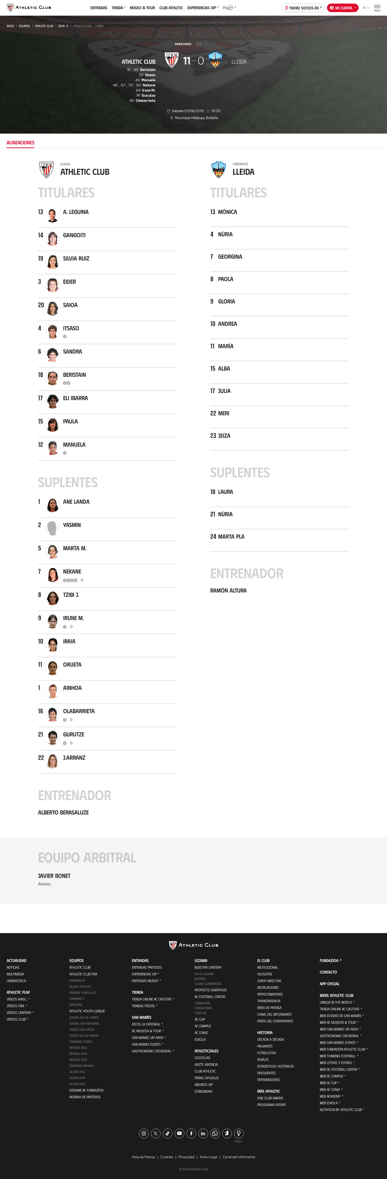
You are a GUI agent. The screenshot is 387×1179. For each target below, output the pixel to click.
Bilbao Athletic (80, 986)
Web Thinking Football (338, 1056)
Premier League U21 (82, 992)
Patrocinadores (270, 994)
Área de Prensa (269, 1007)
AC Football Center (210, 996)
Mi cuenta (343, 7)
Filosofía (264, 974)
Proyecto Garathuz (211, 990)
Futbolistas (266, 1053)
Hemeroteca (16, 981)
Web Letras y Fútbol (336, 1062)
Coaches (200, 1013)
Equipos (24, 26)
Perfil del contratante (275, 1021)
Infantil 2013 (78, 1060)
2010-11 (63, 26)
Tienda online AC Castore (152, 999)
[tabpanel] (193, 531)
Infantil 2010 (78, 1053)
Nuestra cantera (208, 967)
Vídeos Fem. (16, 1006)
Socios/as (202, 1057)
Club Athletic (205, 1071)
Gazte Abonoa (206, 1064)
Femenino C (77, 998)
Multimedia (15, 974)
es (364, 8)
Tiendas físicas (143, 1006)
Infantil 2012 (78, 1047)
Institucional (267, 967)
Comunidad (203, 1091)
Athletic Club (44, 26)
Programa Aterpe (271, 1104)
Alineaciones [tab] (20, 142)
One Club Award (270, 1098)
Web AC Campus (331, 1076)
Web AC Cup (328, 1083)
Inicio (10, 26)
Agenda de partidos (85, 1097)
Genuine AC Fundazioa (86, 1090)
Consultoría (203, 1008)
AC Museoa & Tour (146, 1031)
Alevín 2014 (77, 1078)
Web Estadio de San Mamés (340, 1015)
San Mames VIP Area (147, 1037)
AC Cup (200, 1019)
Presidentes (266, 1073)
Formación (202, 1003)
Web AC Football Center (338, 1069)
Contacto (328, 972)
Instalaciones (268, 987)
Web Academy (330, 1096)
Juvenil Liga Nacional (84, 1023)
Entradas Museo (145, 981)
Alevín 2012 (77, 1072)
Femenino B (77, 980)
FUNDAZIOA (329, 960)
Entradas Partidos (147, 967)
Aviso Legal (208, 1157)
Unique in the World (336, 1002)
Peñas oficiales (207, 1078)
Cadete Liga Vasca (82, 1029)
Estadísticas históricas (275, 1066)
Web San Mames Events (338, 1042)
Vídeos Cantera (19, 1012)
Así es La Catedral (146, 1024)
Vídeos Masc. (17, 999)
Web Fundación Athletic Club (342, 1049)
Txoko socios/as (304, 7)
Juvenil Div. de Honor (84, 1017)
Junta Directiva (269, 981)
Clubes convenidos (208, 983)
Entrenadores (268, 1079)
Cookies (166, 1157)
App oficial (329, 983)
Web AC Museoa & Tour (338, 1022)
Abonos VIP (204, 1084)
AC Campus (203, 1026)
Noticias (13, 967)
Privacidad (186, 1157)
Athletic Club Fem (83, 974)
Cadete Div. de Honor (84, 1035)
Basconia (75, 1004)
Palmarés (265, 1046)
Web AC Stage (330, 1089)
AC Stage (201, 1032)
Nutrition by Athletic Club (341, 1109)
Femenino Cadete (80, 1041)
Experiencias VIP (144, 974)
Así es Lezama (204, 974)
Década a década (270, 1039)
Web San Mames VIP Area (339, 1029)
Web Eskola (329, 1103)
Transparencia (268, 1001)
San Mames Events (146, 1044)
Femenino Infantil (81, 1066)
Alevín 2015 (77, 1084)
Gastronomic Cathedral (151, 1051)
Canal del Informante (274, 1014)
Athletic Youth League (87, 1011)
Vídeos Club (16, 1019)
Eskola (200, 1039)
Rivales (263, 1059)
